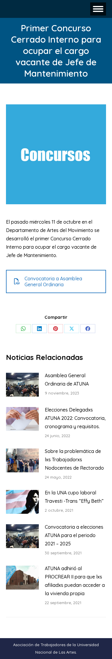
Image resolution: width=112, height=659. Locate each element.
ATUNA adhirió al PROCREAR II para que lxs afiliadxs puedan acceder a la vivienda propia (75, 580)
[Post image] (22, 385)
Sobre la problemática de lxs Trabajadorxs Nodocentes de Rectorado (74, 459)
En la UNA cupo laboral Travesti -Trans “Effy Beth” (74, 497)
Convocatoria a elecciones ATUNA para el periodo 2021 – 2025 (74, 535)
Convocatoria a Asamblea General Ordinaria (53, 281)
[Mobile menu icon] (98, 9)
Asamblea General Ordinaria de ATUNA (67, 379)
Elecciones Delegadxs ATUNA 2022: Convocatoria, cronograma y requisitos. (75, 418)
